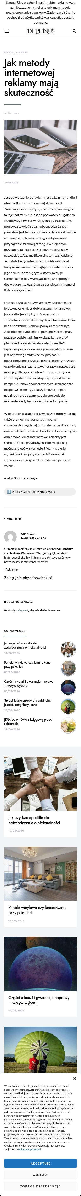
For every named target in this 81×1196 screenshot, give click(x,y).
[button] (75, 1078)
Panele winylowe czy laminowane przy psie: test (27, 664)
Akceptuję (41, 1163)
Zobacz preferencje (40, 1186)
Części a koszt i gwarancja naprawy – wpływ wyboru (28, 683)
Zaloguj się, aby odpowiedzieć (28, 577)
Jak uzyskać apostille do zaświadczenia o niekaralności (25, 645)
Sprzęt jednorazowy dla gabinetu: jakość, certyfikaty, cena (27, 702)
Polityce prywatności (29, 1149)
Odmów (40, 1175)
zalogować (22, 610)
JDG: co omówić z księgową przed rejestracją (28, 721)
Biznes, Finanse (16, 52)
